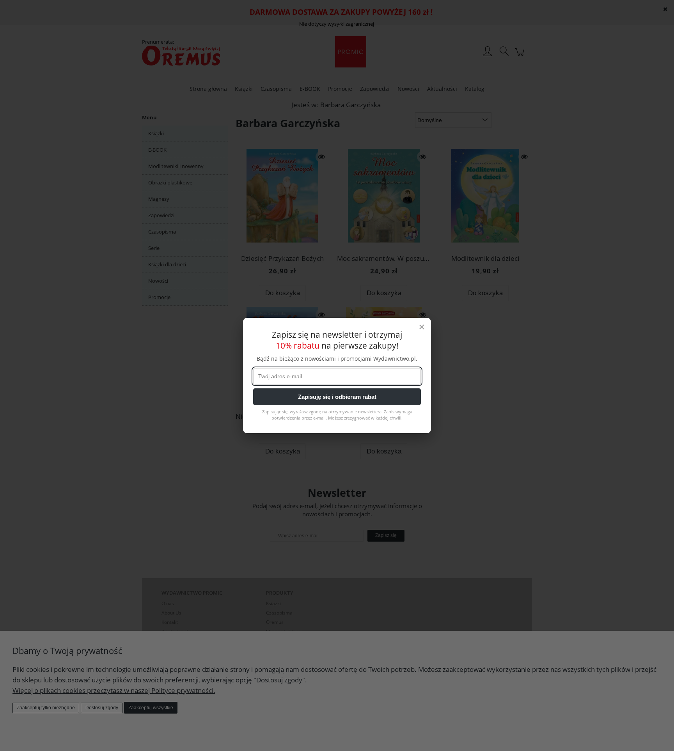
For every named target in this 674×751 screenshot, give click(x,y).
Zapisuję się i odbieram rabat (337, 396)
